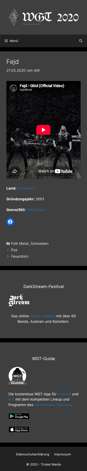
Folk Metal (35, 210)
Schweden (26, 188)
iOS (11, 399)
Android (64, 394)
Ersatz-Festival (42, 316)
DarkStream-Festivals (52, 405)
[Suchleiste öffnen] (81, 41)
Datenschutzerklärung (32, 454)
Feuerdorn (20, 256)
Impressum (62, 454)
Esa (14, 250)
